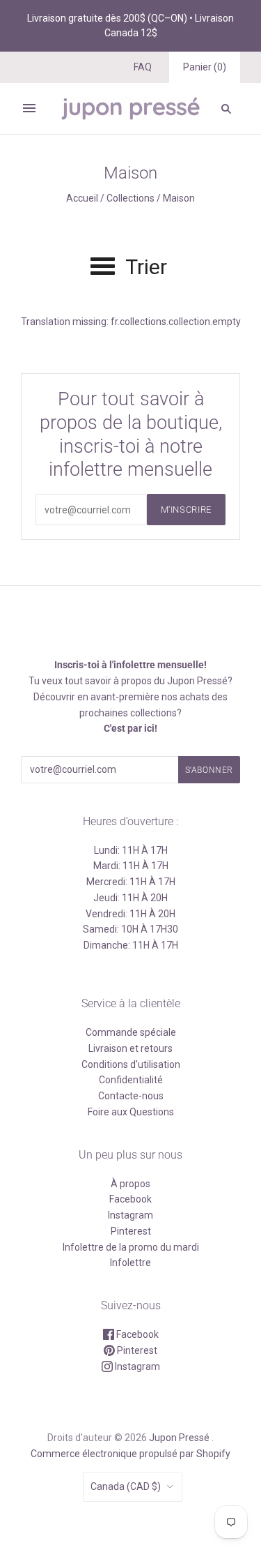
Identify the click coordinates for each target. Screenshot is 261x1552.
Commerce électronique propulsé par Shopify (130, 1453)
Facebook (130, 1199)
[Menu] (29, 108)
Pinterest (131, 1231)
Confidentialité (131, 1079)
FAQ (143, 67)
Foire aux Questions (131, 1111)
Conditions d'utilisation (130, 1064)
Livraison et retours (130, 1048)
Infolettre (130, 1262)
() (204, 67)
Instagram (130, 1215)
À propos (130, 1183)
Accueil (82, 198)
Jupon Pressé (179, 1437)
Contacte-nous (131, 1095)
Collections (130, 198)
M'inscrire (186, 509)
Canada (125, 1486)
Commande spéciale (131, 1032)
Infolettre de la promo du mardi (131, 1247)
